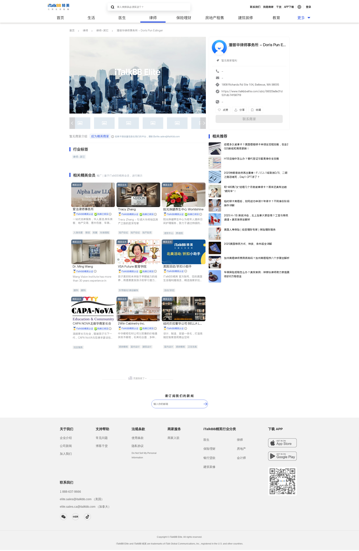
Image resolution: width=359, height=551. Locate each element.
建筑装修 (245, 17)
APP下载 (289, 7)
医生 (122, 17)
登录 (308, 7)
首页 (60, 17)
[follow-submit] (205, 404)
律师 (153, 17)
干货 (278, 7)
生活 (91, 17)
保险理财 (183, 17)
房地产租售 (214, 17)
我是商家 (268, 7)
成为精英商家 (100, 136)
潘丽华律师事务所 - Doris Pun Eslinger (140, 30)
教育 (276, 17)
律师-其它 (102, 30)
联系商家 (249, 119)
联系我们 (255, 7)
